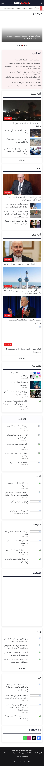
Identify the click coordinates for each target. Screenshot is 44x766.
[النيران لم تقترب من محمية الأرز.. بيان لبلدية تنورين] (35, 142)
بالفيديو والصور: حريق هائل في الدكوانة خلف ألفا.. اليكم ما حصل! (16, 206)
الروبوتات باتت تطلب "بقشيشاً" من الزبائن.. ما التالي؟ (16, 393)
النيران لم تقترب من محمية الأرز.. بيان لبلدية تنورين (16, 141)
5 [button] (19, 45)
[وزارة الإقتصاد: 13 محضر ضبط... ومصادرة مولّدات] (35, 486)
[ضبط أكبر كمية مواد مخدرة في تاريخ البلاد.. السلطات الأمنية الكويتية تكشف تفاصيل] (22, 30)
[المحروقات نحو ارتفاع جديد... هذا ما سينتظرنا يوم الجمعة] (35, 513)
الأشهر (22, 419)
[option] (22, 30)
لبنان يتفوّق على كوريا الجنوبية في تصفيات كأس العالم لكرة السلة (22, 78)
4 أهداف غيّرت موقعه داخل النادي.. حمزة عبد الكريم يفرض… (15, 654)
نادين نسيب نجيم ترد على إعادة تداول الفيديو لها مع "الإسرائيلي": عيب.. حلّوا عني (25, 72)
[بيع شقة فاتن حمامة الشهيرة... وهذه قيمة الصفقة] (35, 719)
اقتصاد (37, 477)
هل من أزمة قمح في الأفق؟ (19, 501)
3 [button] (22, 45)
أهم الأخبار (37, 14)
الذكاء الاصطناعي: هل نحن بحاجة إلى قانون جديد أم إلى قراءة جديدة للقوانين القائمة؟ (15, 403)
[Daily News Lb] (22, 3)
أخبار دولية (36, 235)
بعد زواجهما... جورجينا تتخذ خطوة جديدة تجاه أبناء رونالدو (15, 661)
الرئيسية (39, 753)
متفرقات (37, 525)
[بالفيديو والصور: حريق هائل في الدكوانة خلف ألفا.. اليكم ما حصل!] (35, 206)
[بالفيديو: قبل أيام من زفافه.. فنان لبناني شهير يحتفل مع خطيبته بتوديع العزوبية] (35, 707)
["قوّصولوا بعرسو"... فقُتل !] (34, 465)
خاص (38, 168)
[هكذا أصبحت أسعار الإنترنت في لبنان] (34, 447)
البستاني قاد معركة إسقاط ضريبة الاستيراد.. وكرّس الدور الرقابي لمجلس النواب (23, 199)
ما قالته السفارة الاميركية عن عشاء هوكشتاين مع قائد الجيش (16, 455)
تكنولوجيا (36, 366)
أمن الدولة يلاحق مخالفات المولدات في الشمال (16, 560)
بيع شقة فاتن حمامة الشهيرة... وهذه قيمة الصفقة (16, 717)
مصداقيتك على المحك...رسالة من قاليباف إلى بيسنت (24, 63)
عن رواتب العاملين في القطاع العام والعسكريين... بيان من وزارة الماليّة (16, 494)
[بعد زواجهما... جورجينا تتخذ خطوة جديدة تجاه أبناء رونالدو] (40, 659)
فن (39, 678)
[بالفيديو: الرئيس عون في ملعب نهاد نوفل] (35, 133)
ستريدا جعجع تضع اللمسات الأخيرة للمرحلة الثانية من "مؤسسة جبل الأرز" (15, 151)
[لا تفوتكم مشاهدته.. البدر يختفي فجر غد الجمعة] (35, 543)
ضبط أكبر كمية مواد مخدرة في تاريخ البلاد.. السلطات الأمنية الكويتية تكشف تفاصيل (23, 37)
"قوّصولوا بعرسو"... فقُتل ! (19, 462)
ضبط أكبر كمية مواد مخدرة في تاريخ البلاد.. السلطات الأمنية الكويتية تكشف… (22, 292)
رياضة (38, 632)
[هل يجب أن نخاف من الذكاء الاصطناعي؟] (35, 385)
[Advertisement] (22, 601)
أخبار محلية (36, 94)
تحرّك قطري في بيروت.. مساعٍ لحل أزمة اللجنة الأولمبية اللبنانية (16, 647)
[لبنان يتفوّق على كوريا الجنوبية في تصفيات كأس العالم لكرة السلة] (40, 638)
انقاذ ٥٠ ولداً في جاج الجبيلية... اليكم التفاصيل (17, 436)
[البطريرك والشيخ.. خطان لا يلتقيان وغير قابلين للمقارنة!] (35, 224)
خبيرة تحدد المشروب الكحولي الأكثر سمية (27, 60)
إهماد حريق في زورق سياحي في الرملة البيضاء (17, 551)
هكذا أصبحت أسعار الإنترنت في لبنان (17, 445)
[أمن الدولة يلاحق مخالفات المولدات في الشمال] (35, 562)
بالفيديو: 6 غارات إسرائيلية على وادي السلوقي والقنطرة (24, 125)
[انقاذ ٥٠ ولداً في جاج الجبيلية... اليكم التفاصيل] (34, 438)
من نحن (18, 756)
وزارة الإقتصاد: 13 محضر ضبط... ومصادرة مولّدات (17, 484)
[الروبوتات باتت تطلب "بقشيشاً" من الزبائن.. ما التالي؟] (35, 394)
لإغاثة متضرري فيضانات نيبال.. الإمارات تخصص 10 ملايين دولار (23, 351)
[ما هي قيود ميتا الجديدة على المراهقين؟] (35, 375)
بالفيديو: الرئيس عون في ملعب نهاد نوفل (16, 132)
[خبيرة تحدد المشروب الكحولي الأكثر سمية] (34, 428)
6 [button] (17, 45)
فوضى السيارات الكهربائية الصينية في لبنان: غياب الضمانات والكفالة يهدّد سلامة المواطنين (16, 214)
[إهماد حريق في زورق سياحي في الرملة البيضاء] (35, 552)
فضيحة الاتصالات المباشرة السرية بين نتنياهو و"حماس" (24, 85)
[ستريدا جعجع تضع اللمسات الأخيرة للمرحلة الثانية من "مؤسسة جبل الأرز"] (35, 151)
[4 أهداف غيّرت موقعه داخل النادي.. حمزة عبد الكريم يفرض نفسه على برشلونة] (40, 652)
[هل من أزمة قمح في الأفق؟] (35, 504)
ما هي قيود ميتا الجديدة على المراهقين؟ (18, 374)
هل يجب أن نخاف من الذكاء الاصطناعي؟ (18, 384)
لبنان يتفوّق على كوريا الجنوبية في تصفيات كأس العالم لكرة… (16, 640)
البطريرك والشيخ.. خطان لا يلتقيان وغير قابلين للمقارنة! (16, 223)
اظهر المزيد (22, 160)
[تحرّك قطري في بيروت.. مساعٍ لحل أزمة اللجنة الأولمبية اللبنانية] (40, 645)
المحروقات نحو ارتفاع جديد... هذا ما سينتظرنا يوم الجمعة (16, 512)
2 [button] (24, 45)
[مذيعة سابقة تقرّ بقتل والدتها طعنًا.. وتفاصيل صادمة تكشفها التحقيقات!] (35, 698)
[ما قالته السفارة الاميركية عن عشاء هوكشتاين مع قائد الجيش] (34, 456)
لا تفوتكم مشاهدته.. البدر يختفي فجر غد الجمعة (26, 82)
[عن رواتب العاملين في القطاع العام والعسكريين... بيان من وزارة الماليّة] (35, 495)
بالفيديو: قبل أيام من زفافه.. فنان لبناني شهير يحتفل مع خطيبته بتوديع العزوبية (17, 707)
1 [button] (26, 45)
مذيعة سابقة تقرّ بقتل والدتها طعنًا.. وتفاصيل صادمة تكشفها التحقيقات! (16, 697)
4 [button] (21, 45)
